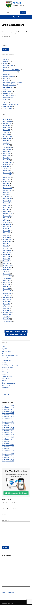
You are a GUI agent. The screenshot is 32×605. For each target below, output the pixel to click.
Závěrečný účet (6, 385)
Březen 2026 (6, 130)
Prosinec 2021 (7, 239)
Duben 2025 (6, 153)
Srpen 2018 (6, 319)
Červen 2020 (7, 278)
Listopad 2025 (7, 138)
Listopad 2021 (7, 241)
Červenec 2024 (7, 173)
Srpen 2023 (6, 196)
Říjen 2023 (6, 192)
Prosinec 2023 (7, 188)
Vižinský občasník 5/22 (8, 430)
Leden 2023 (6, 211)
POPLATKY (4, 364)
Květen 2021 (6, 254)
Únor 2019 (6, 308)
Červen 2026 (7, 123)
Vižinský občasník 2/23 (8, 427)
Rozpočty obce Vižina (7, 367)
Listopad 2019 (7, 293)
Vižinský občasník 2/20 (8, 459)
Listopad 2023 (7, 190)
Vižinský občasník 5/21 (8, 441)
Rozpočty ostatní (6, 369)
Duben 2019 (6, 304)
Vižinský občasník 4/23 (8, 423)
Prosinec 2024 (7, 162)
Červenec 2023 (7, 198)
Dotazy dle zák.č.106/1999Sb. (10, 355)
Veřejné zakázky (6, 378)
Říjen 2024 (6, 166)
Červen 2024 (7, 175)
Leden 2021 (6, 263)
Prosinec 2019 (7, 291)
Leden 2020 (6, 289)
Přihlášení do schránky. (8, 592)
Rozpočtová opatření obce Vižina (10, 366)
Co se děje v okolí (6, 351)
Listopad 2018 (7, 314)
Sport (3, 371)
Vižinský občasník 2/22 (8, 436)
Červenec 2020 (7, 276)
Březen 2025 (6, 156)
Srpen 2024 (6, 171)
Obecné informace (6, 360)
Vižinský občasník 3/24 (8, 418)
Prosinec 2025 (7, 136)
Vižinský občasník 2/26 (8, 406)
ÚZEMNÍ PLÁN (5, 395)
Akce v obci (5, 348)
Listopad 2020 (7, 267)
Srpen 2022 (6, 222)
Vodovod (4, 380)
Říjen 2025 (6, 140)
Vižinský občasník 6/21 (8, 439)
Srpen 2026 (6, 119)
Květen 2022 (6, 229)
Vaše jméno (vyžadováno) (9, 503)
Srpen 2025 (6, 145)
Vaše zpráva (5, 520)
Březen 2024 (6, 181)
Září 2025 (6, 143)
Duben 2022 (6, 231)
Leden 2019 (6, 310)
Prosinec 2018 (7, 312)
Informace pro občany (7, 357)
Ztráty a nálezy (5, 387)
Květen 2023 (6, 203)
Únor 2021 (6, 261)
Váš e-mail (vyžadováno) (9, 509)
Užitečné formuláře (7, 376)
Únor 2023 (6, 209)
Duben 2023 (6, 205)
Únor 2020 (6, 287)
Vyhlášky (4, 382)
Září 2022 (6, 220)
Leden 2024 (6, 186)
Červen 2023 (7, 201)
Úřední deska (5, 373)
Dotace (3, 353)
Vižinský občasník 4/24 (8, 416)
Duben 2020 (6, 282)
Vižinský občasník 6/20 (8, 452)
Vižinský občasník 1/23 (8, 429)
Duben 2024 (6, 179)
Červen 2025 (7, 149)
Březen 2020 (6, 284)
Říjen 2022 (6, 218)
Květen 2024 (6, 177)
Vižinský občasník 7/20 (8, 450)
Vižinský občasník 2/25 (8, 413)
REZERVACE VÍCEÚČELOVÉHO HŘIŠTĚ (16, 331)
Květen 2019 (6, 302)
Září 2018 (6, 317)
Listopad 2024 (7, 164)
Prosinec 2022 (7, 214)
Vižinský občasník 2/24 (8, 420)
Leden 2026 (6, 134)
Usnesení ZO (5, 374)
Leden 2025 (6, 160)
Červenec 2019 (7, 297)
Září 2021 (6, 246)
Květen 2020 (6, 280)
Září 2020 (6, 272)
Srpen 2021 (6, 248)
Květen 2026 (6, 125)
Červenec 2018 (7, 321)
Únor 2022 (6, 235)
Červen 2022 (7, 226)
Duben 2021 (6, 256)
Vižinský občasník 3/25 (8, 411)
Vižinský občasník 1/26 (8, 407)
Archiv (3, 350)
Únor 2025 (6, 158)
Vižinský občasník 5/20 (8, 454)
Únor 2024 (6, 183)
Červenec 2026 (7, 121)
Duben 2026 (6, 128)
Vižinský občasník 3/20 (8, 457)
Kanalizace (4, 359)
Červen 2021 (7, 252)
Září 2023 (6, 194)
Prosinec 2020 (7, 265)
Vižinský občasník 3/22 (8, 434)
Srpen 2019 (6, 295)
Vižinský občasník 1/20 (8, 461)
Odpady (4, 362)
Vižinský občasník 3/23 (8, 425)
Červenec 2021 (7, 250)
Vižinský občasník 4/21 (8, 443)
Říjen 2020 (6, 269)
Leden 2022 (6, 237)
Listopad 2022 (7, 216)
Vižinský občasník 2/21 (8, 446)
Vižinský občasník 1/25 (8, 414)
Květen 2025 (6, 151)
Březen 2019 (6, 306)
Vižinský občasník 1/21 (8, 448)
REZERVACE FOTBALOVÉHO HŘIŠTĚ (16, 334)
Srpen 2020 (6, 274)
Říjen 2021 (6, 244)
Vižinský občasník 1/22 (8, 438)
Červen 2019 (7, 299)
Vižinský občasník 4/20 (8, 455)
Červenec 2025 (7, 147)
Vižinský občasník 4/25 (8, 409)
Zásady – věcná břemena (8, 383)
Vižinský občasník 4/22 (8, 432)
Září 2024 (6, 168)
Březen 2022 (6, 233)
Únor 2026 (6, 132)
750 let (3, 346)
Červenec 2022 (7, 224)
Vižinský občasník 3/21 (8, 445)
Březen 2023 (6, 207)
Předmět (4, 514)
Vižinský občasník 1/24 (8, 422)
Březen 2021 (6, 259)
